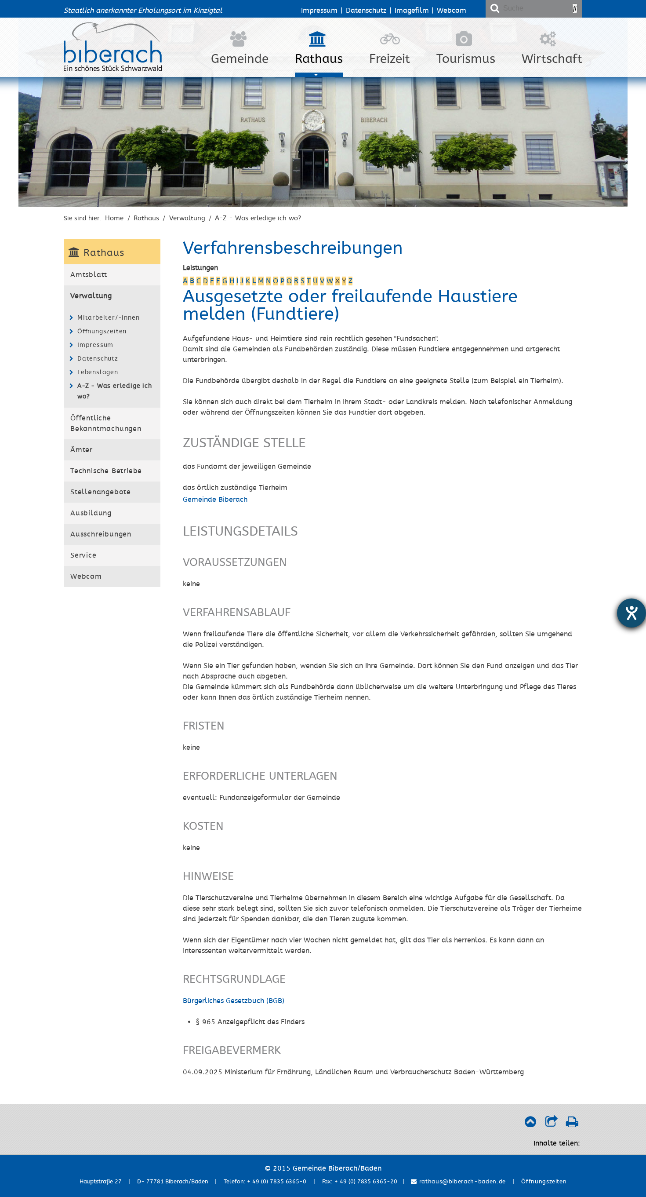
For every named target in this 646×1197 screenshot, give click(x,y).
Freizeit (389, 58)
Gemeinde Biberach (215, 499)
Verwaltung (187, 218)
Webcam (451, 10)
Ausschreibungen (100, 534)
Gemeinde (240, 58)
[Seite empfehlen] (551, 1124)
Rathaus (319, 58)
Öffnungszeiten (102, 331)
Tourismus (465, 58)
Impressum (319, 10)
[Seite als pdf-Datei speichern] (572, 1124)
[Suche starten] (574, 8)
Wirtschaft (552, 58)
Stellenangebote (100, 492)
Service (83, 555)
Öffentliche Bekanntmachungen (106, 423)
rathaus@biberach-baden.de (461, 1181)
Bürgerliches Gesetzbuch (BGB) (233, 1000)
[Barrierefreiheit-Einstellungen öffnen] (631, 613)
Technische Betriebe (106, 471)
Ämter (81, 449)
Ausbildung (91, 513)
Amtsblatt (88, 274)
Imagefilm (412, 10)
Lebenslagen (97, 372)
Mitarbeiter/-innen (108, 317)
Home (114, 218)
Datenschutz (366, 10)
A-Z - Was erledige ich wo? (258, 218)
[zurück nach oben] (530, 1124)
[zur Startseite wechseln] (113, 69)
